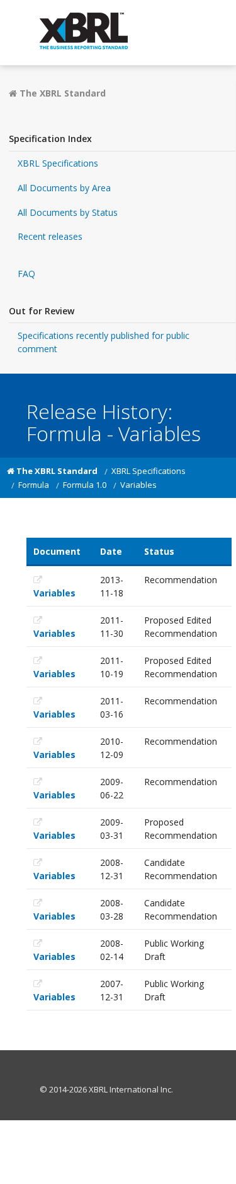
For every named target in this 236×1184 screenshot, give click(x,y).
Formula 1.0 (84, 484)
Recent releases (50, 236)
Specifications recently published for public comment (103, 342)
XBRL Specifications (58, 163)
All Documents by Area (64, 188)
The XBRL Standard (61, 93)
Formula (33, 484)
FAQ (26, 274)
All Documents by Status (68, 212)
